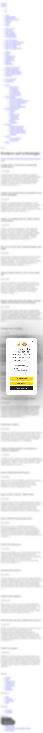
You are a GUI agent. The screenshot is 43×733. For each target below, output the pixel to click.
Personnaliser (21, 388)
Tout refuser (21, 383)
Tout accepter (21, 379)
